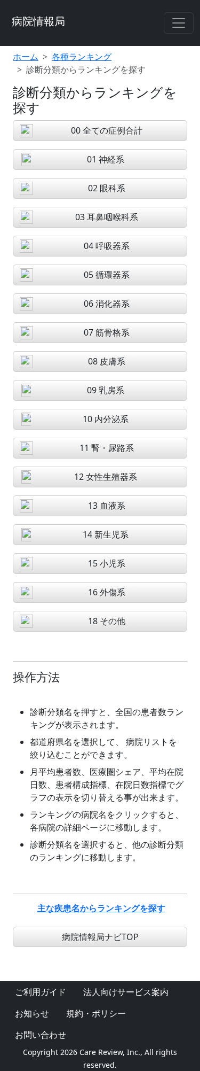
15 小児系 (106, 563)
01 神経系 (105, 159)
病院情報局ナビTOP (100, 937)
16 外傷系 (106, 592)
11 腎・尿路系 (106, 448)
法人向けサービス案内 (126, 992)
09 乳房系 (105, 390)
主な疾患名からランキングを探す (101, 908)
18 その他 (106, 621)
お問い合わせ (40, 1035)
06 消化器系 (107, 303)
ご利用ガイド (40, 992)
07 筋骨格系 (107, 332)
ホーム (25, 57)
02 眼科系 (106, 188)
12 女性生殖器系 (105, 477)
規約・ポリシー (96, 1013)
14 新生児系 (106, 534)
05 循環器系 (107, 275)
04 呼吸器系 (107, 246)
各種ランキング (81, 57)
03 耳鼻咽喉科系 (106, 217)
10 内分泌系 (106, 419)
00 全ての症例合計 (106, 130)
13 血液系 (106, 505)
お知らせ (32, 1013)
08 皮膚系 (106, 361)
